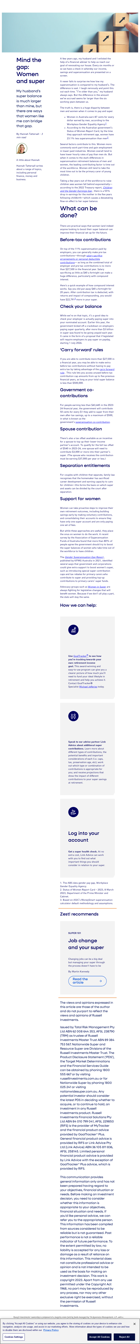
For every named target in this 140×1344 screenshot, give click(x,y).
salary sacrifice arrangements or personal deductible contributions (81, 259)
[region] (70, 1331)
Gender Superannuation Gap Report (84, 557)
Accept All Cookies (99, 1337)
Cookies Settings (14, 1337)
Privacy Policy (51, 1330)
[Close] (134, 1324)
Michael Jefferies (88, 687)
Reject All (124, 1337)
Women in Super (97, 587)
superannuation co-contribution (92, 422)
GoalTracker (80, 656)
